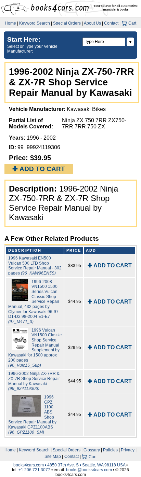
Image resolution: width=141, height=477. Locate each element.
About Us (92, 23)
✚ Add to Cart (38, 168)
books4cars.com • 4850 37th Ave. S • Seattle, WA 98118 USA (69, 465)
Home (10, 23)
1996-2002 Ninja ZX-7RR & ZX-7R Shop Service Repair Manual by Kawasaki (34, 381)
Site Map (52, 456)
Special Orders (67, 23)
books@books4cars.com (89, 469)
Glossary (92, 450)
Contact (111, 23)
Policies (110, 450)
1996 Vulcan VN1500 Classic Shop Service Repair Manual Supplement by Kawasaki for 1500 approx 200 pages (35, 348)
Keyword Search (34, 23)
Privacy (127, 450)
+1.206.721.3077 (34, 469)
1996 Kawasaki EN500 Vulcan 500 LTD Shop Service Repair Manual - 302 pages (35, 266)
